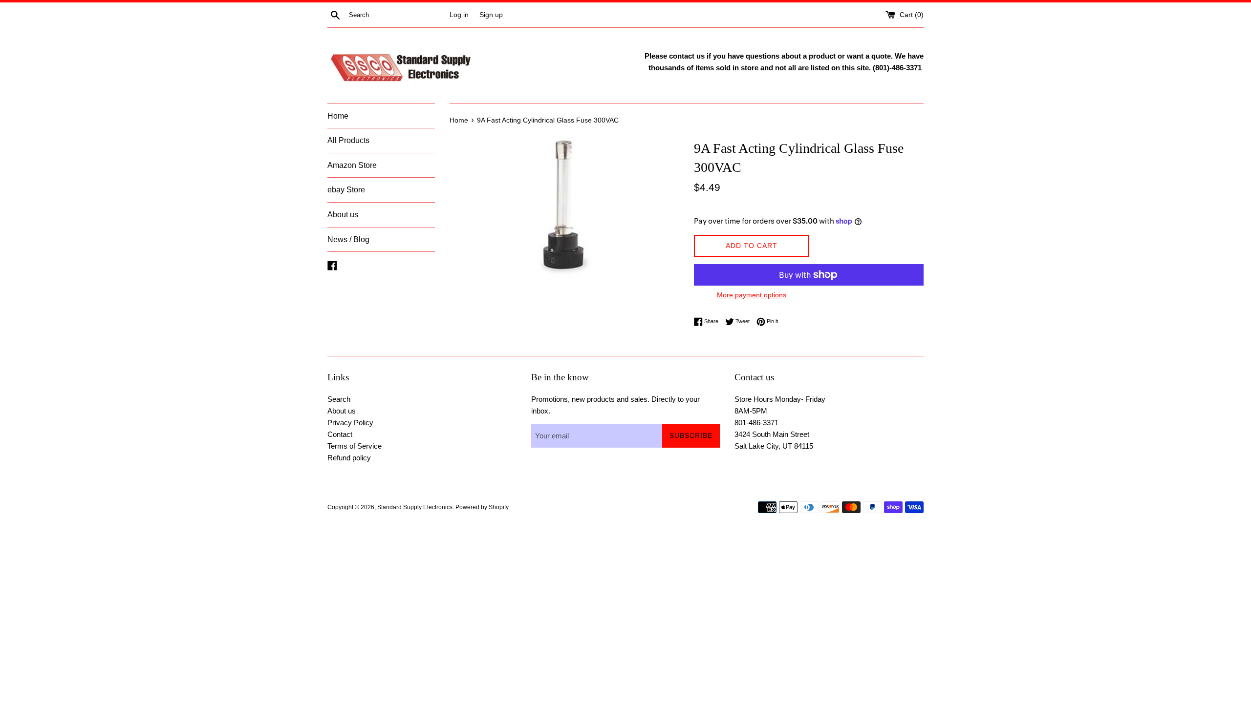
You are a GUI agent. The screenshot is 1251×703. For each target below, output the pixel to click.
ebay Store (346, 190)
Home (337, 116)
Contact (339, 434)
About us (342, 214)
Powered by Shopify (482, 507)
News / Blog (348, 239)
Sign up (491, 15)
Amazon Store (352, 165)
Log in (459, 15)
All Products (348, 140)
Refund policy (349, 458)
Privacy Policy (350, 422)
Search (338, 399)
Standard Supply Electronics (415, 507)
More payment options (751, 295)
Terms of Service (354, 446)
